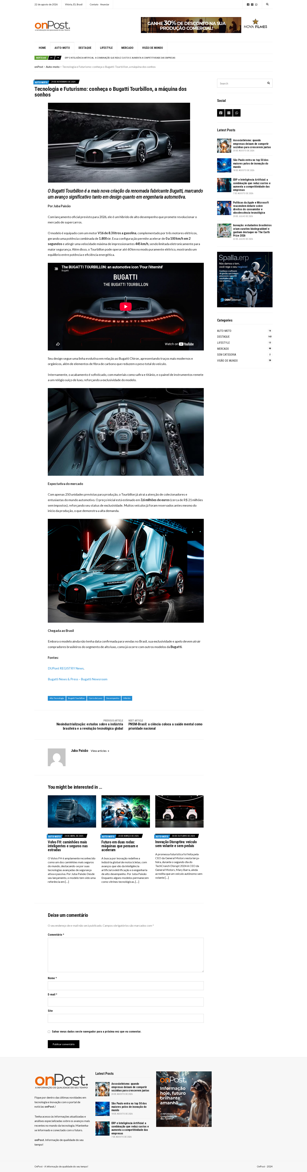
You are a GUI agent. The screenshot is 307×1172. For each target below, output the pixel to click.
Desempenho (112, 698)
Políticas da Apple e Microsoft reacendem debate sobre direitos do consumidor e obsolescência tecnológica (123, 57)
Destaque (85, 48)
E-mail (52, 994)
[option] (169, 58)
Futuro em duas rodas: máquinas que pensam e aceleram (119, 846)
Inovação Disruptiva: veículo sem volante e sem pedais (176, 844)
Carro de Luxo (95, 698)
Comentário (56, 934)
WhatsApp (256, 4)
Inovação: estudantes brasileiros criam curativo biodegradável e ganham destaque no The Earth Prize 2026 (252, 230)
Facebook (248, 4)
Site (50, 1010)
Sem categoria (226, 354)
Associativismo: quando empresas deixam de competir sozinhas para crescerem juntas (252, 144)
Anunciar (104, 4)
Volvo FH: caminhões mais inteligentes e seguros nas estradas (68, 846)
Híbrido (126, 698)
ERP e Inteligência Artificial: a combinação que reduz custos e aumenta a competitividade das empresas (252, 185)
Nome (52, 978)
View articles (99, 750)
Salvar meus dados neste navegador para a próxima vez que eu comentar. (96, 1031)
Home (42, 48)
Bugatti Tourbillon (76, 698)
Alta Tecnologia (57, 698)
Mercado (127, 48)
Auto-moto (62, 48)
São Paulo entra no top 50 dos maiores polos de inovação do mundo (250, 163)
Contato (94, 4)
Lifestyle (106, 48)
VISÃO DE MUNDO (227, 360)
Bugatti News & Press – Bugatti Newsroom (77, 679)
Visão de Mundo (152, 48)
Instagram (252, 4)
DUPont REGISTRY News (66, 668)
